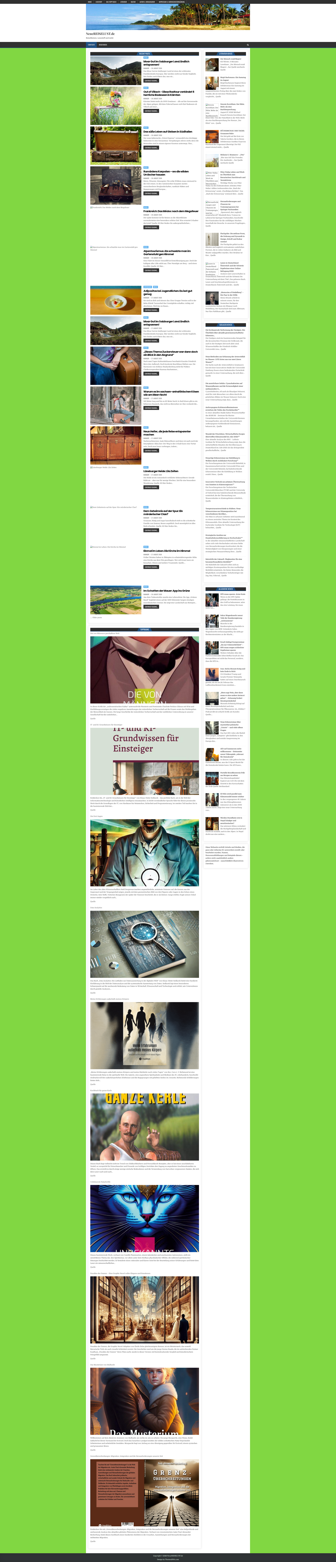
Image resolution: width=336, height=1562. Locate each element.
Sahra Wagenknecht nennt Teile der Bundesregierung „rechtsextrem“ (231, 618)
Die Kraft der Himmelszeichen (102, 1456)
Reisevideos (103, 44)
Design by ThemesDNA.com (168, 1559)
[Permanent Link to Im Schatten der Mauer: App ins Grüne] (115, 600)
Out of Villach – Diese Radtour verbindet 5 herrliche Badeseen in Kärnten (168, 93)
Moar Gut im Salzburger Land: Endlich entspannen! (166, 63)
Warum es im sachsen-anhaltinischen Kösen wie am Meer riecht (171, 393)
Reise (146, 57)
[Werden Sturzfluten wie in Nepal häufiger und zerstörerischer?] (212, 830)
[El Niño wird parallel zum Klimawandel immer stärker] (212, 806)
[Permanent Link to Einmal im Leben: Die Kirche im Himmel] (115, 565)
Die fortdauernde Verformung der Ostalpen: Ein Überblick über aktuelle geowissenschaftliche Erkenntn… (225, 333)
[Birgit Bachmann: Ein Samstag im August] (212, 89)
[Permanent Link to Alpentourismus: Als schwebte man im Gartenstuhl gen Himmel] (115, 265)
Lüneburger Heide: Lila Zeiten (160, 471)
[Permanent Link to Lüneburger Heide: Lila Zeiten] (115, 485)
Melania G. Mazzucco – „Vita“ (232, 155)
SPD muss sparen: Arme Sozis (232, 594)
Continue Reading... (151, 80)
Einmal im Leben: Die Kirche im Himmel (166, 551)
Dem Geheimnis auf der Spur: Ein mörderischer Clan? (163, 512)
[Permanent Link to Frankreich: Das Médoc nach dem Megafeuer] (115, 225)
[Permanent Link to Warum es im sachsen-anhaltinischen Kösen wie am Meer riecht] (115, 405)
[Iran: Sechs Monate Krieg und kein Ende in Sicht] (212, 680)
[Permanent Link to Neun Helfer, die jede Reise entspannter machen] (115, 445)
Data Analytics (96, 725)
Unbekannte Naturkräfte (100, 999)
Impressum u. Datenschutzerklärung (172, 2)
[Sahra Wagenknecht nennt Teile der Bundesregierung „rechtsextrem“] (212, 627)
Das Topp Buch (111, 2)
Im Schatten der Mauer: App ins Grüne (166, 591)
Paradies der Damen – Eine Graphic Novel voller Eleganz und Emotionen (120, 1090)
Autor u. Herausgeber (147, 2)
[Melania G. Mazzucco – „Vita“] (212, 167)
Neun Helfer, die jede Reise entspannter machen (167, 433)
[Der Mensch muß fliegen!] (212, 71)
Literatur (123, 2)
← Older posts (96, 618)
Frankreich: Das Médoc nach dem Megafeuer (170, 211)
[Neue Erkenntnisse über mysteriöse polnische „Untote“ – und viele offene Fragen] (212, 734)
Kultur (133, 2)
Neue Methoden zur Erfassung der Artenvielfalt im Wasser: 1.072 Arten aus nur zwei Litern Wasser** (225, 359)
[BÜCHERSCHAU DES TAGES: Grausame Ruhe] (212, 143)
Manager (146, 68)
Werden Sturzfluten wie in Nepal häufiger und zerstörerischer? (231, 820)
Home (90, 2)
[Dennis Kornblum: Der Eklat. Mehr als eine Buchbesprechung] (212, 116)
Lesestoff (99, 2)
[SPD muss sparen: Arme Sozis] (212, 606)
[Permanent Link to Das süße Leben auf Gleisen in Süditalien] (115, 146)
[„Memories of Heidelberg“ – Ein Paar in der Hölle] (212, 304)
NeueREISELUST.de (100, 33)
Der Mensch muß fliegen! (230, 59)
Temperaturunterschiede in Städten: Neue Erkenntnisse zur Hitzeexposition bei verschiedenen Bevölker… (223, 511)
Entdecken (147, 287)
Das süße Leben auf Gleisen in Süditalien (167, 131)
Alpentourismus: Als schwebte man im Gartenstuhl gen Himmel (167, 252)
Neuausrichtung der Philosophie (103, 1365)
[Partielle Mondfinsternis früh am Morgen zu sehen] (212, 784)
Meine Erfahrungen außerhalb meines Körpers (109, 816)
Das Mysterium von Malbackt (102, 1182)
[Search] (248, 45)
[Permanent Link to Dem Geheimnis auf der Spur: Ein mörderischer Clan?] (115, 525)
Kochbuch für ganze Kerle (101, 908)
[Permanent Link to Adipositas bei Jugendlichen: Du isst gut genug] (115, 300)
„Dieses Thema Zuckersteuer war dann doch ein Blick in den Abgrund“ (170, 353)
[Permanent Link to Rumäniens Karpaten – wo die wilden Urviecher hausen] (115, 185)
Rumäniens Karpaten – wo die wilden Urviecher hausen (166, 173)
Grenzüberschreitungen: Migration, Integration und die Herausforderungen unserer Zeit (126, 1273)
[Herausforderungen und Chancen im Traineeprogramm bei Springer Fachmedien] (212, 213)
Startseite (91, 44)
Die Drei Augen (96, 633)
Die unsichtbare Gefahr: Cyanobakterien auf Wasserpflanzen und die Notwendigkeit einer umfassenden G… (224, 386)
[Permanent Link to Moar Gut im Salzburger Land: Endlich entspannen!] (115, 70)
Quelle (93, 719)
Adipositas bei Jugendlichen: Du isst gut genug (167, 292)
